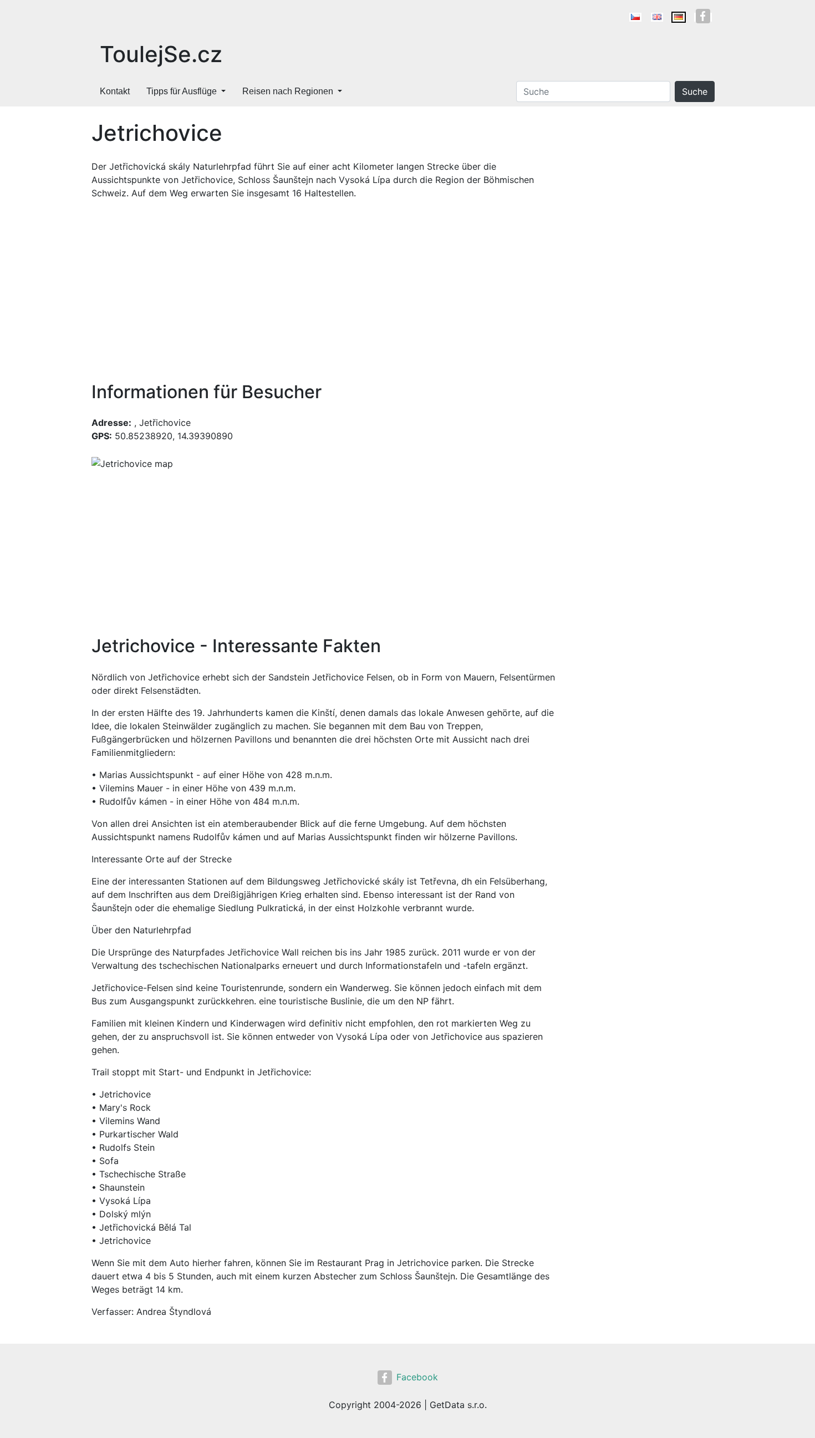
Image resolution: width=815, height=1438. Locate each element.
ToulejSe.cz (161, 54)
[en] (657, 17)
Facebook (417, 1377)
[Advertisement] (324, 290)
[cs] (635, 17)
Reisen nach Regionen (287, 91)
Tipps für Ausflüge (181, 91)
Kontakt (115, 91)
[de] (679, 17)
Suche (694, 91)
